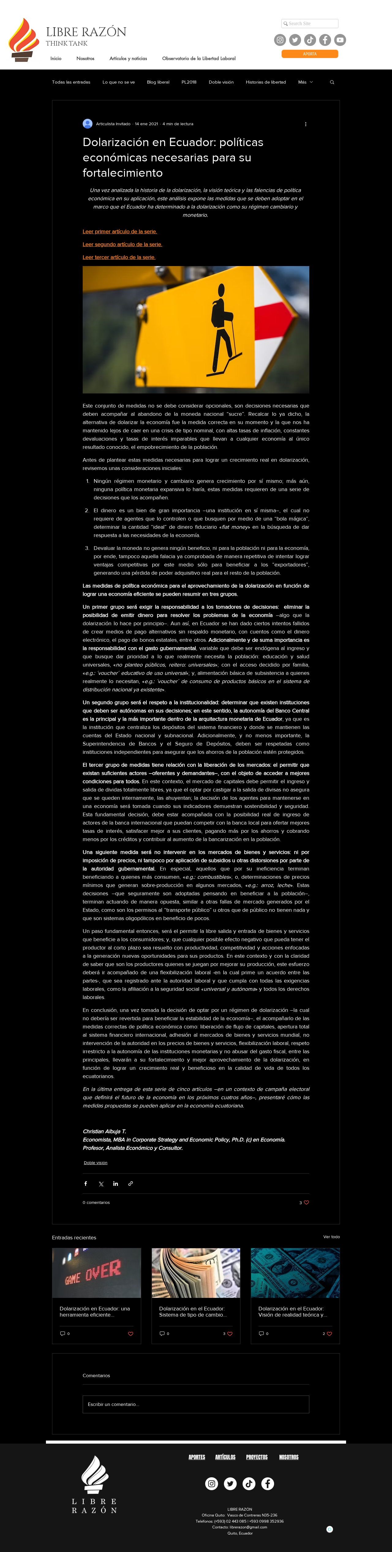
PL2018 (189, 82)
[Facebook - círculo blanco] (267, 1483)
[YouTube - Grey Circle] (340, 40)
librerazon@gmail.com (248, 1527)
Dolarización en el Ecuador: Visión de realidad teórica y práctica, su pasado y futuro (291, 1312)
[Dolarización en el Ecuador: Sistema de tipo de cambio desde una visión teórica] (196, 1273)
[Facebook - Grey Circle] (325, 40)
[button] (332, 81)
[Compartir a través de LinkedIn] (116, 1183)
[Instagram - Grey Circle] (280, 40)
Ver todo (331, 1236)
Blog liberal (158, 82)
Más (302, 82)
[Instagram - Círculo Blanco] (211, 1483)
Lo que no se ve (119, 82)
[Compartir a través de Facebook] (86, 1183)
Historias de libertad (266, 82)
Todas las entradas (71, 82)
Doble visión (221, 82)
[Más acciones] (305, 123)
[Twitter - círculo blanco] (230, 1483)
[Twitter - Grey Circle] (295, 40)
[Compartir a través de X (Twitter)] (101, 1183)
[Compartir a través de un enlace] (131, 1183)
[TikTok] (310, 40)
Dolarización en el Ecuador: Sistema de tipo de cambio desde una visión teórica (192, 1312)
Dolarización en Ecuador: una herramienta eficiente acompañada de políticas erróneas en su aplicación (95, 1312)
